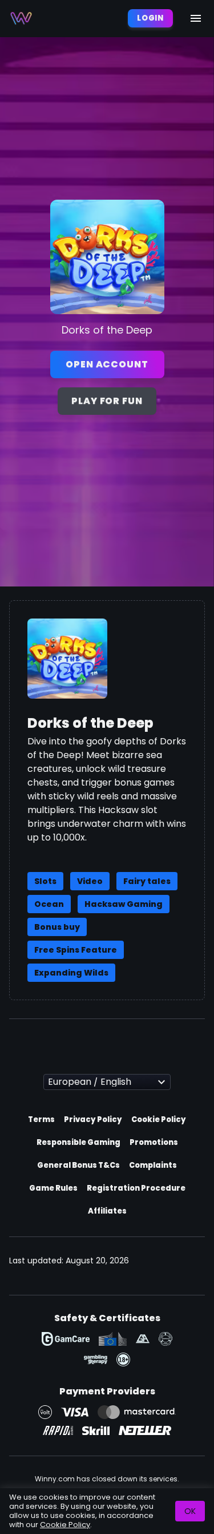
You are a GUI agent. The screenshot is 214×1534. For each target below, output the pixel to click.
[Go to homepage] (21, 18)
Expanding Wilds (71, 972)
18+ (123, 1359)
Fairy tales (147, 881)
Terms (41, 1119)
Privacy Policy (93, 1119)
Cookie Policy (158, 1119)
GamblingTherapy (95, 1359)
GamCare (66, 1339)
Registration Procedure (136, 1188)
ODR (113, 1339)
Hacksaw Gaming (123, 904)
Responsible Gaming (78, 1142)
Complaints (153, 1165)
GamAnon (165, 1339)
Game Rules (53, 1188)
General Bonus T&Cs (78, 1165)
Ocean (49, 904)
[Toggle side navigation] (195, 18)
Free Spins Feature (75, 950)
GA (143, 1339)
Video (90, 881)
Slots (45, 881)
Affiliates (107, 1211)
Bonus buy (57, 927)
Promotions (154, 1142)
